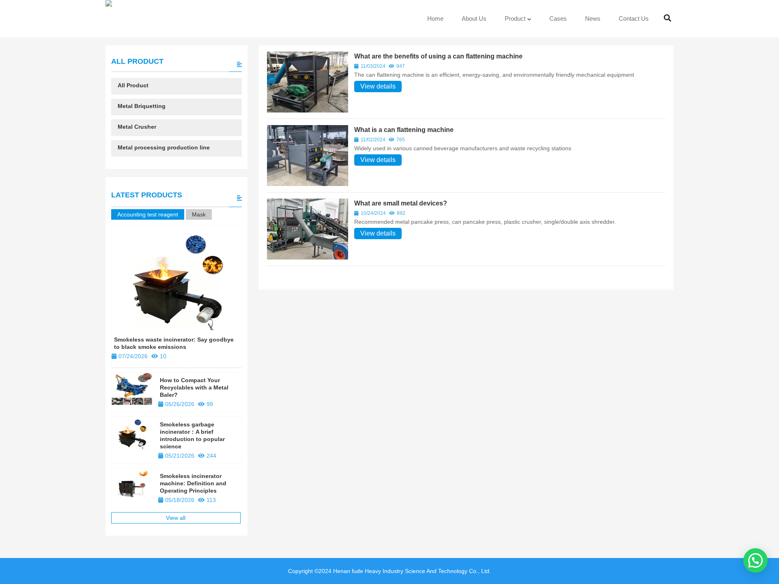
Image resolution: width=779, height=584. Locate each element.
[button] (755, 560)
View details (378, 86)
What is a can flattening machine (404, 129)
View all (175, 518)
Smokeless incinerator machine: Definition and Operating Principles (193, 483)
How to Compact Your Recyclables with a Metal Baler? (194, 387)
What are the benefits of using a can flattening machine (438, 56)
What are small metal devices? (400, 203)
